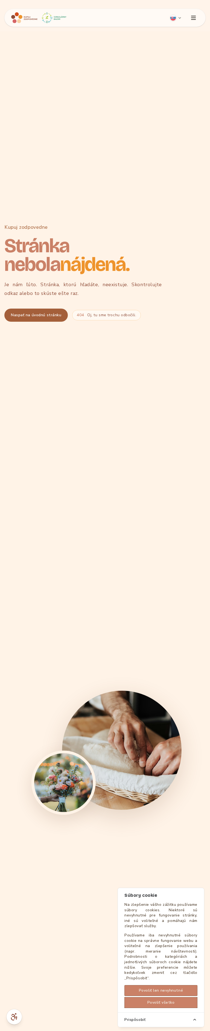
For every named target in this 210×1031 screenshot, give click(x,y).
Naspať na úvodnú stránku (36, 315)
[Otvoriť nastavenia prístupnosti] (14, 1016)
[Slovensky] (176, 17)
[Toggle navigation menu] (193, 17)
